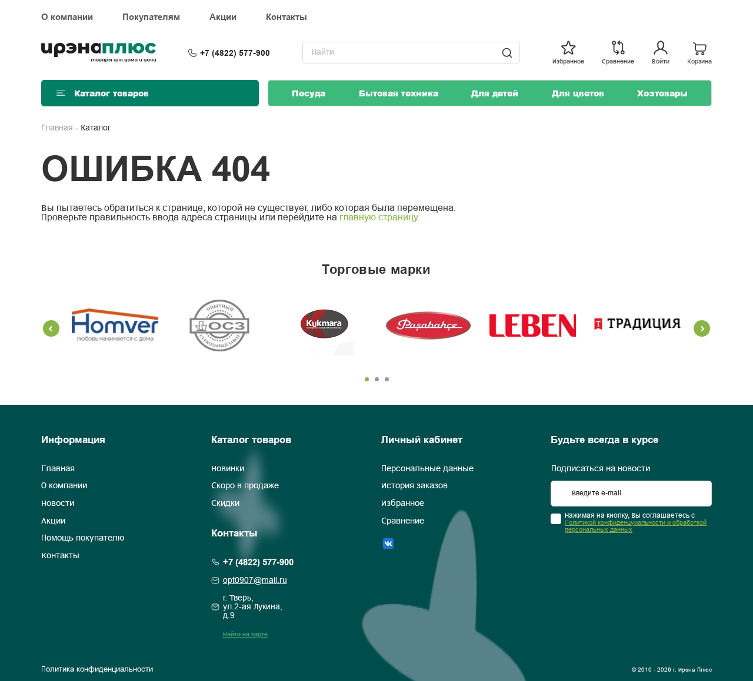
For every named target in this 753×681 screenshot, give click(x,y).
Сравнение (402, 521)
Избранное (402, 503)
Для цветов (578, 93)
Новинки (227, 469)
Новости (57, 503)
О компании (67, 17)
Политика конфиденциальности (97, 669)
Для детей (494, 93)
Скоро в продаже (245, 486)
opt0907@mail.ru (255, 581)
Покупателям (151, 17)
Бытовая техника (398, 93)
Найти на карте (245, 635)
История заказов (414, 486)
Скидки (225, 503)
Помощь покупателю (82, 539)
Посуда (308, 93)
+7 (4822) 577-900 (235, 53)
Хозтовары (662, 93)
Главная (57, 128)
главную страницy (378, 217)
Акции (222, 17)
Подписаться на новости (600, 469)
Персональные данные (427, 469)
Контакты (286, 17)
